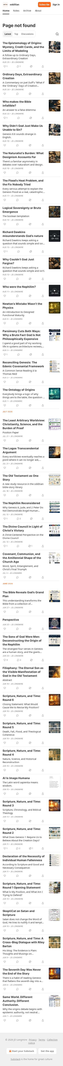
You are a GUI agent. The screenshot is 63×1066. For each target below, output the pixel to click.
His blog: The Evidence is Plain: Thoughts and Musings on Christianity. (20, 952)
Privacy (33, 1039)
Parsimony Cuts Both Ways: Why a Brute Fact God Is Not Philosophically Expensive (22, 335)
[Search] (57, 34)
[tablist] (19, 34)
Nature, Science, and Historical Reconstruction (19, 760)
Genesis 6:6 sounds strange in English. (19, 135)
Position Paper (11, 432)
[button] (6, 10)
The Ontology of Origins (19, 389)
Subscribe (44, 4)
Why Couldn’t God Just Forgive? (18, 261)
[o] (54, 236)
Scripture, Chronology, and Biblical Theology (22, 811)
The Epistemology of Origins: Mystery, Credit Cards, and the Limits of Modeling (23, 46)
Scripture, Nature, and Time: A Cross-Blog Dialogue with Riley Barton (23, 942)
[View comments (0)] (17, 94)
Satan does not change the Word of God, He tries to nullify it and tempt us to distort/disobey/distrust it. (22, 921)
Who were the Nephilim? (19, 286)
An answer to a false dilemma (19, 109)
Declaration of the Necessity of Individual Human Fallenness (24, 858)
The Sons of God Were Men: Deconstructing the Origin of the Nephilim (22, 640)
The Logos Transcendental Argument (21, 450)
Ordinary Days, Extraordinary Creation (22, 76)
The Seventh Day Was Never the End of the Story (22, 971)
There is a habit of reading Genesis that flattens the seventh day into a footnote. (22, 979)
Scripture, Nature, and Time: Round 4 (22, 752)
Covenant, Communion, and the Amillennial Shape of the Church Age (22, 557)
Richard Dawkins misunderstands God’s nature (23, 234)
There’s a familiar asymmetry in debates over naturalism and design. (23, 163)
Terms (41, 1039)
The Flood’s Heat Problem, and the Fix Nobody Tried (23, 182)
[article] (31, 54)
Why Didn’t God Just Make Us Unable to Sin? (23, 127)
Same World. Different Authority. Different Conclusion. (17, 1000)
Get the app (47, 1051)
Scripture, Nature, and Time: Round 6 (22, 697)
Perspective (11, 619)
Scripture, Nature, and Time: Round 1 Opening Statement (22, 885)
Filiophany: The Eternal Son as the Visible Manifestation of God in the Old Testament (23, 671)
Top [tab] (16, 34)
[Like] (5, 94)
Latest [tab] (8, 34)
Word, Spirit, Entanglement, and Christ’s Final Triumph (20, 567)
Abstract (7, 680)
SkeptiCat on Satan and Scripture (19, 913)
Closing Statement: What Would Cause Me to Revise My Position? (21, 705)
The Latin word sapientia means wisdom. (20, 784)
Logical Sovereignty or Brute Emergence (22, 209)
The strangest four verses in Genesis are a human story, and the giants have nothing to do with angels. (23, 650)
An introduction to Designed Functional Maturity (18, 313)
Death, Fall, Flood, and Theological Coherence (22, 733)
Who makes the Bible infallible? (17, 103)
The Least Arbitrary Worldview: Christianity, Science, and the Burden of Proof (24, 424)
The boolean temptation (16, 216)
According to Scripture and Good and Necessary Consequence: (23, 866)
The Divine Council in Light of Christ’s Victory (22, 528)
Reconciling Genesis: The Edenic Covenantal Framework (23, 364)
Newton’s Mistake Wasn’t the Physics (22, 305)
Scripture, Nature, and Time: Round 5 (22, 725)
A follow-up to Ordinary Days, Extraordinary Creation (19, 56)
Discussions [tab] (27, 34)
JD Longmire (17, 62)
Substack (15, 1059)
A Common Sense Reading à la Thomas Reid (20, 372)
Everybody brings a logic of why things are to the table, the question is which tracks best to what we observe (24, 395)
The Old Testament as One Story (20, 477)
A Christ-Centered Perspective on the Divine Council (23, 536)
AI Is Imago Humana (16, 778)
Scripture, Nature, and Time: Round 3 (22, 803)
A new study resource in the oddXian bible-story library (23, 485)
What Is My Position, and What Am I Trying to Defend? (23, 893)
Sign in (56, 4)
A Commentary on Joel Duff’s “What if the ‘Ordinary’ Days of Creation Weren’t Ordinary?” (23, 84)
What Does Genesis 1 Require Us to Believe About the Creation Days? (22, 838)
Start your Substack (23, 1051)
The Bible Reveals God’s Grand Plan (23, 594)
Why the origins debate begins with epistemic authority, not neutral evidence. (22, 1010)
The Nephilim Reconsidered (21, 503)
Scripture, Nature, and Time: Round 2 (22, 830)
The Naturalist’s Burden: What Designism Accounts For (23, 155)
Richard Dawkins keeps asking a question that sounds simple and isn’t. (24, 269)
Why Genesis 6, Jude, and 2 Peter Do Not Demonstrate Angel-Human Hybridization (23, 509)
